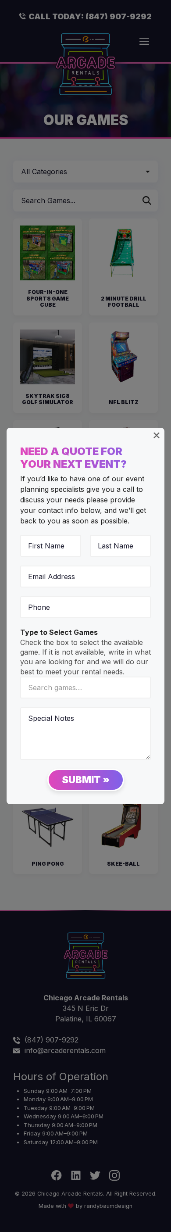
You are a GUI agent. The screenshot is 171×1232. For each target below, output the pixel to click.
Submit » (86, 779)
